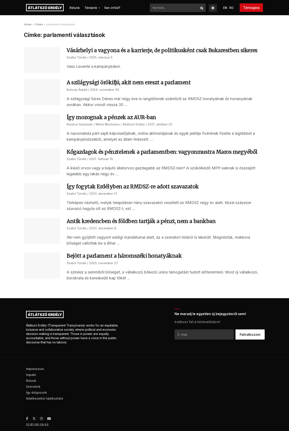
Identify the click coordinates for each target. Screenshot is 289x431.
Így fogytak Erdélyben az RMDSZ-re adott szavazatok (133, 186)
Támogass (251, 7)
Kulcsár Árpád (77, 89)
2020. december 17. (103, 193)
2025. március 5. (101, 57)
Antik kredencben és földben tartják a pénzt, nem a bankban (141, 221)
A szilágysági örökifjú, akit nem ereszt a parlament (129, 82)
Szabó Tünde (76, 57)
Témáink (90, 8)
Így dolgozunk (36, 392)
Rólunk (75, 8)
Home (28, 24)
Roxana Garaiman (80, 124)
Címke (39, 24)
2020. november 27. (103, 263)
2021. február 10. (101, 159)
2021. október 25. (160, 124)
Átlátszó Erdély (134, 124)
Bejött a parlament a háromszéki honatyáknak (124, 256)
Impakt (31, 375)
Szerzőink (33, 386)
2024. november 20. (105, 89)
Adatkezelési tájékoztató (44, 398)
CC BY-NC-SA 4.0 (37, 424)
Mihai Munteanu (108, 124)
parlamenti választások (60, 24)
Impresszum (35, 369)
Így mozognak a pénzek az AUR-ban (111, 117)
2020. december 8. (103, 228)
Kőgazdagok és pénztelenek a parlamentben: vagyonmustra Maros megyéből (162, 152)
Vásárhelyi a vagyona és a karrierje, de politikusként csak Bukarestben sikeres (162, 50)
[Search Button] (202, 8)
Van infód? (112, 8)
